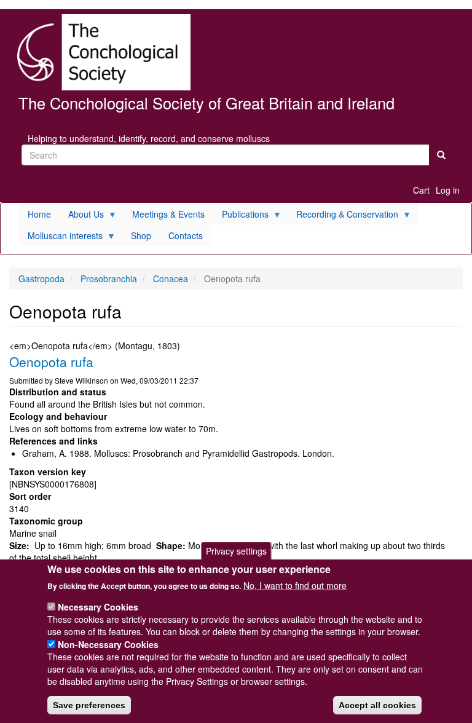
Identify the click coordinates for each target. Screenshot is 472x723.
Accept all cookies (377, 705)
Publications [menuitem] (241, 216)
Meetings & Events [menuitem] (168, 214)
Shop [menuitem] (141, 235)
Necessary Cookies (98, 607)
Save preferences (89, 705)
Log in (448, 190)
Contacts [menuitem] (185, 235)
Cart (421, 190)
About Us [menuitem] (82, 216)
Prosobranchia (109, 278)
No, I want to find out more (295, 585)
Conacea (170, 278)
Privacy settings (236, 551)
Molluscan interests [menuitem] (61, 237)
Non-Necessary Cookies (108, 644)
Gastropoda (41, 278)
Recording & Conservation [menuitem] (343, 216)
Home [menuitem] (39, 214)
